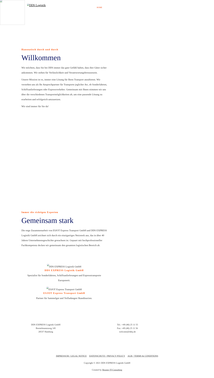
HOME (99, 7)
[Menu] (171, 7)
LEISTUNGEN (131, 7)
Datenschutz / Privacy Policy (107, 356)
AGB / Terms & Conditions (143, 356)
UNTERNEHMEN (113, 7)
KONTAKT (165, 7)
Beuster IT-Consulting (112, 370)
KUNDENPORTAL (148, 7)
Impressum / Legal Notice (71, 356)
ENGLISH (206, 7)
